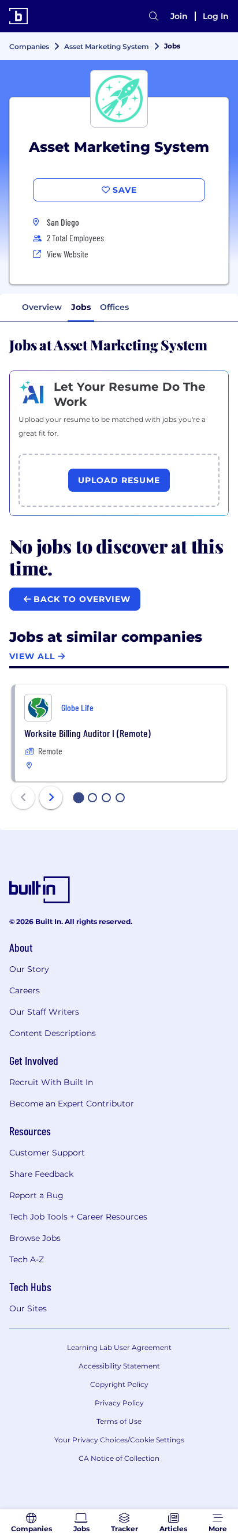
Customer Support (47, 1152)
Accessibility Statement (119, 1366)
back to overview (81, 599)
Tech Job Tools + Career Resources (78, 1216)
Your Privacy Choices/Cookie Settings (119, 1439)
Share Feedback (41, 1174)
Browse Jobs (35, 1238)
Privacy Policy (119, 1402)
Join (179, 16)
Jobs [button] (81, 307)
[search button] (153, 16)
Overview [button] (42, 307)
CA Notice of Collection (119, 1458)
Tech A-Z (26, 1259)
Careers (24, 990)
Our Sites (28, 1308)
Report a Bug (36, 1195)
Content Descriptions (52, 1033)
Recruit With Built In (51, 1082)
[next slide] (50, 797)
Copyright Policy (119, 1384)
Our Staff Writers (44, 1012)
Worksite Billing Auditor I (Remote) (87, 733)
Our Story (29, 969)
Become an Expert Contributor (71, 1103)
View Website (67, 253)
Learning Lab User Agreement (119, 1347)
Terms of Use (119, 1421)
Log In (216, 16)
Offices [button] (114, 307)
